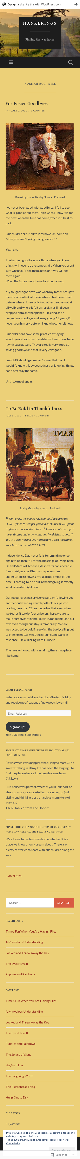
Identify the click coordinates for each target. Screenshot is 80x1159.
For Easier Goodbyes (27, 103)
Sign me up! (17, 727)
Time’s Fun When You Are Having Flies (31, 931)
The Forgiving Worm (19, 1076)
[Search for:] (40, 903)
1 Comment (39, 110)
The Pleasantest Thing (20, 1086)
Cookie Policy (13, 1143)
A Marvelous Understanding (24, 942)
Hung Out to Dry (17, 1097)
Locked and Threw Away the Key (27, 953)
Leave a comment (37, 415)
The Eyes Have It (17, 963)
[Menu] (11, 62)
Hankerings (40, 23)
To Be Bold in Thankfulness (34, 409)
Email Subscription (19, 689)
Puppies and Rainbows (21, 974)
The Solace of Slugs (18, 1054)
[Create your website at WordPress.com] (40, 4)
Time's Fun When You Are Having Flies (31, 1001)
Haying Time (14, 1065)
